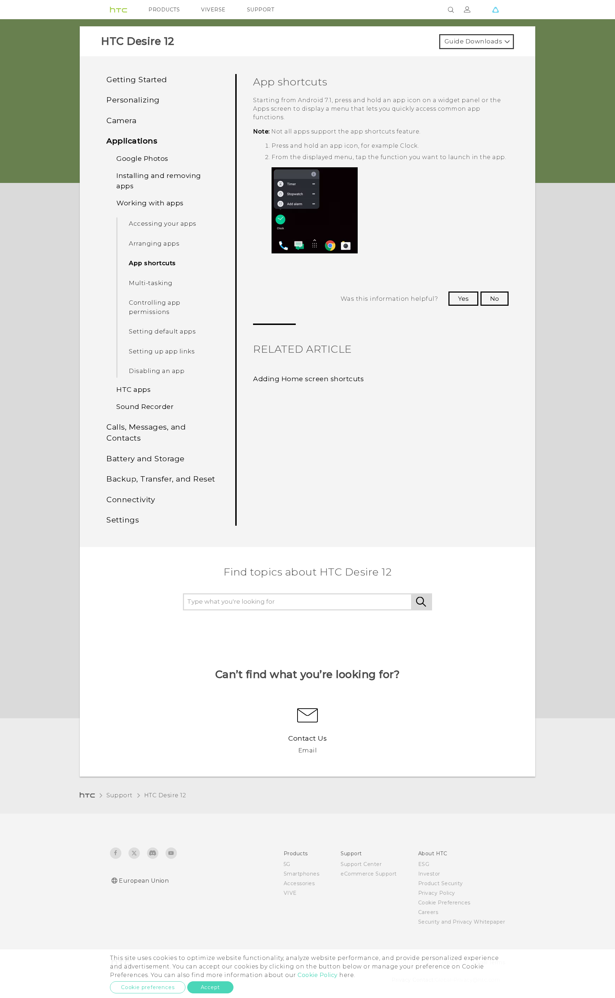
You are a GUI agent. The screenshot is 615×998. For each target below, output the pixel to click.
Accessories (299, 883)
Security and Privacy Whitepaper (461, 922)
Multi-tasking (151, 283)
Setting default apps (162, 331)
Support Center (361, 864)
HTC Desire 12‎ (165, 795)
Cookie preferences (147, 987)
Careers (428, 912)
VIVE (290, 893)
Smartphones (302, 874)
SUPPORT (260, 9)
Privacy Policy (436, 893)
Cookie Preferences (444, 902)
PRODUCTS (164, 9)
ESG (424, 864)
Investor (429, 874)
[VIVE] (495, 10)
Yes (463, 298)
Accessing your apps (162, 223)
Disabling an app (156, 370)
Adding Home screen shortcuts (308, 379)
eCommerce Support (369, 874)
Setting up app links (162, 351)
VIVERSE (213, 9)
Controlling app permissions (154, 307)
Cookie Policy (318, 975)
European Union (144, 880)
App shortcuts (152, 263)
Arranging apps (154, 243)
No (494, 298)
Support (119, 795)
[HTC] (118, 9)
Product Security (440, 883)
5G (287, 864)
